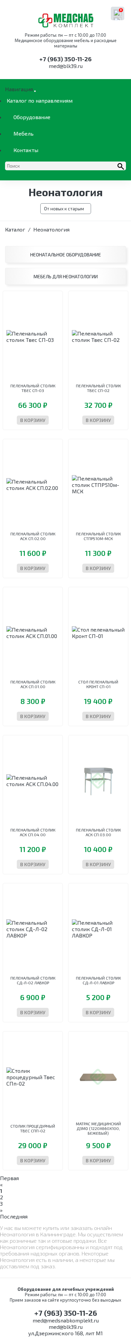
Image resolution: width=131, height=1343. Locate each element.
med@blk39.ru (66, 66)
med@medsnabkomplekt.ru (66, 1320)
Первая (9, 1178)
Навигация (19, 89)
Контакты (25, 150)
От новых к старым (64, 208)
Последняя (14, 1216)
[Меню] (35, 91)
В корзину (32, 420)
